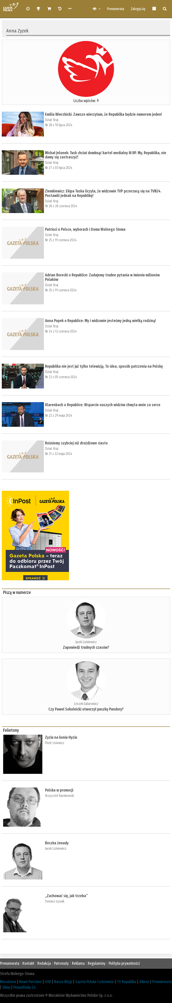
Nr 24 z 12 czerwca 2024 (61, 331)
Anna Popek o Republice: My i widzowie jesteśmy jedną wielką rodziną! (100, 320)
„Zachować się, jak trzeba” (66, 895)
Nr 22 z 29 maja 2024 (58, 415)
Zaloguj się (138, 9)
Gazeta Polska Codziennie (94, 981)
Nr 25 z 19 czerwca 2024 (61, 240)
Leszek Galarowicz (86, 704)
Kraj (55, 120)
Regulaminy (96, 963)
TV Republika (126, 981)
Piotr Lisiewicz (54, 743)
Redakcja (44, 963)
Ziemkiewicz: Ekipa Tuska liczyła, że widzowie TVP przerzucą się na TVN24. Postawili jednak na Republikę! (103, 193)
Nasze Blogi (63, 981)
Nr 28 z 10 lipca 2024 (58, 125)
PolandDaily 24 (24, 987)
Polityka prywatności (124, 963)
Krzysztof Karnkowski (59, 796)
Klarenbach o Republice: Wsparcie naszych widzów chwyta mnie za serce (102, 404)
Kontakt (28, 963)
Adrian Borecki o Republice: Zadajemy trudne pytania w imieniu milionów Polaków (102, 277)
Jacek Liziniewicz (86, 642)
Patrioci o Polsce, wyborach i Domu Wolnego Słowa (85, 229)
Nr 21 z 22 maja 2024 (58, 454)
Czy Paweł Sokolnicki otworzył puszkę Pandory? (86, 709)
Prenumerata (115, 9)
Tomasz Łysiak (54, 901)
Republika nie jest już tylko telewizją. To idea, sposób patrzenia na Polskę (104, 366)
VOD (48, 981)
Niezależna (8, 981)
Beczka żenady (57, 843)
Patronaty (61, 963)
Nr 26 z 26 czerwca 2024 (61, 206)
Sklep (6, 987)
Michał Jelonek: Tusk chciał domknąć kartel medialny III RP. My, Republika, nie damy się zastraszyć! (105, 155)
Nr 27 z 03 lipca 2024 (58, 168)
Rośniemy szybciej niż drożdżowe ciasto (76, 443)
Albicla (144, 981)
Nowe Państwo (30, 981)
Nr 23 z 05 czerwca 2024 (61, 377)
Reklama (78, 963)
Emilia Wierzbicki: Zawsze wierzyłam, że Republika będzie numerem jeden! (103, 114)
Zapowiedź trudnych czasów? (86, 647)
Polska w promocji (59, 790)
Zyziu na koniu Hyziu (61, 737)
